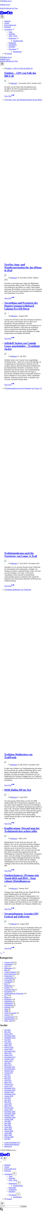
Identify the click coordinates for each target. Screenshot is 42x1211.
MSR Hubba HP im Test (17, 789)
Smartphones (17, 52)
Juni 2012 (7, 1063)
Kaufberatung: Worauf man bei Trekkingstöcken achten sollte (21, 830)
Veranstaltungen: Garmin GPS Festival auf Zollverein (21, 915)
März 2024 (8, 1045)
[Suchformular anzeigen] (2, 16)
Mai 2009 (7, 1125)
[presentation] (23, 68)
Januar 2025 (8, 1034)
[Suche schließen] (2, 1203)
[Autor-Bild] (6, 83)
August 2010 (8, 1096)
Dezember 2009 (9, 1112)
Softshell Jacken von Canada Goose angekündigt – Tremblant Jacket (22, 346)
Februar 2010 (8, 1108)
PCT (6, 995)
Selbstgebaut (8, 1003)
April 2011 (8, 1080)
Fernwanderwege (10, 25)
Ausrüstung (8, 964)
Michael (14, 83)
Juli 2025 (7, 1030)
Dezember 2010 (9, 1088)
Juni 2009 (7, 1123)
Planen (6, 997)
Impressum (8, 1146)
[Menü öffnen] (2, 64)
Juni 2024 (7, 1041)
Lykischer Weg (9, 989)
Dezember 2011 (9, 1067)
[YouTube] (4, 14)
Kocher (6, 988)
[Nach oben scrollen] (1, 1159)
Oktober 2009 (9, 1115)
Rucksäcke (12, 43)
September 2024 (9, 1038)
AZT (6, 966)
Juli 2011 (7, 1075)
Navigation (8, 991)
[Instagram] (1, 14)
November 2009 (9, 1113)
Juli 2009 (7, 1121)
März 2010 (8, 1106)
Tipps (10, 32)
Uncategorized (9, 1017)
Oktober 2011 (9, 1071)
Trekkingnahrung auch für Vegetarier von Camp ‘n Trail (20, 554)
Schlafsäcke (13, 45)
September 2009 (9, 1117)
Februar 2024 (8, 1047)
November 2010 (9, 1090)
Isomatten (12, 47)
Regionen (7, 27)
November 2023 (9, 1051)
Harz (6, 984)
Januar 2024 (8, 1049)
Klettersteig (8, 986)
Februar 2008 (8, 1137)
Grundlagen (8, 982)
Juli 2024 (7, 1040)
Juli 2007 (7, 1139)
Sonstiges (12, 34)
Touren (6, 23)
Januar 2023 (8, 1055)
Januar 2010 (8, 1110)
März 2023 (8, 1053)
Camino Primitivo (10, 972)
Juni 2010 (7, 1100)
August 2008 (8, 1131)
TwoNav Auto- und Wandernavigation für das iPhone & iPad (23, 267)
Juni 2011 (7, 1077)
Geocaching (8, 980)
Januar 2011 (8, 1086)
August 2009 (8, 1119)
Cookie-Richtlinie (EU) (12, 1142)
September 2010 (9, 1094)
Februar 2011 (8, 1084)
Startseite (7, 21)
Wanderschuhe (18, 41)
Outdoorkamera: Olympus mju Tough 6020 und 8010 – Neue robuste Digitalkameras (21, 878)
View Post (9, 96)
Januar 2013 (8, 1061)
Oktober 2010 (9, 1092)
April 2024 (8, 1043)
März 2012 (8, 1065)
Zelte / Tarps (13, 36)
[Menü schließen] (1, 1161)
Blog (6, 970)
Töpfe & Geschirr (10, 1013)
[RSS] (11, 14)
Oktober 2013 (9, 1059)
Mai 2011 (7, 1078)
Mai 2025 (7, 1032)
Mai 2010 (7, 1102)
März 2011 (8, 1082)
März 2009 (8, 1129)
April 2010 (8, 1104)
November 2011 (9, 1069)
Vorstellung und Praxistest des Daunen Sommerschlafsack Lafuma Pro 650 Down (21, 305)
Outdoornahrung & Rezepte (13, 993)
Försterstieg (8, 976)
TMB (6, 1011)
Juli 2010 (7, 1098)
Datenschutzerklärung (11, 1144)
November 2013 (9, 1057)
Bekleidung (8, 968)
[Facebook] (8, 14)
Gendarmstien (9, 978)
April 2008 (8, 1133)
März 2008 (8, 1135)
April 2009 (8, 1127)
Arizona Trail (8, 962)
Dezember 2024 (9, 1036)
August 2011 (8, 1073)
